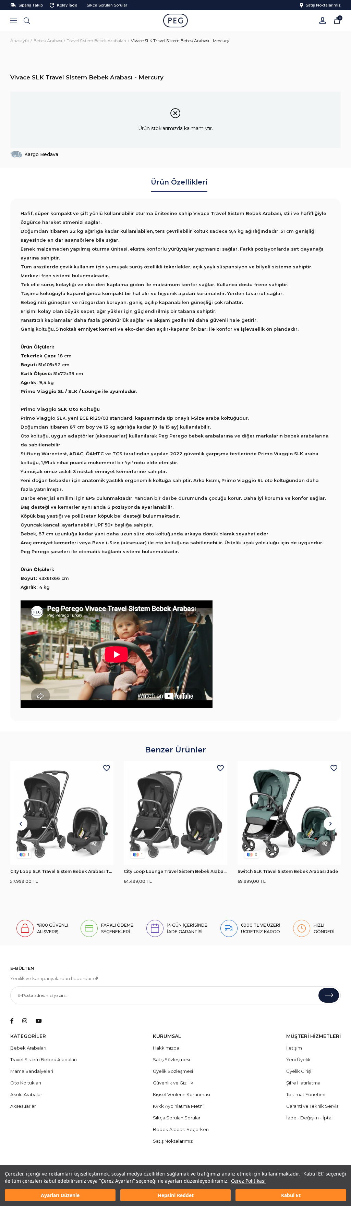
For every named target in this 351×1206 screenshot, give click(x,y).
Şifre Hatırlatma (303, 1083)
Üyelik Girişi (298, 1071)
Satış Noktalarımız (323, 5)
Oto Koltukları (25, 1083)
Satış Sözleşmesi (171, 1059)
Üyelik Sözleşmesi (173, 1071)
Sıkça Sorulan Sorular (107, 5)
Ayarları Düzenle (60, 1195)
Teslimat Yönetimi (305, 1094)
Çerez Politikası (248, 1181)
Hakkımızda (166, 1048)
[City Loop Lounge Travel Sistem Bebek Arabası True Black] (175, 812)
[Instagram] (24, 1021)
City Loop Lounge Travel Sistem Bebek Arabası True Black (175, 871)
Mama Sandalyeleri (31, 1071)
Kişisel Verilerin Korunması (181, 1094)
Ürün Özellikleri (179, 182)
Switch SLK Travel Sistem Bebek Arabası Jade (288, 871)
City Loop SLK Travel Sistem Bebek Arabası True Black (61, 871)
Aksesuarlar (23, 1106)
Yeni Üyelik (298, 1059)
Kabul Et (291, 1195)
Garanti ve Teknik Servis (312, 1106)
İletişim (294, 1048)
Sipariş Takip (31, 5)
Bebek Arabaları (28, 1048)
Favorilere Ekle (106, 768)
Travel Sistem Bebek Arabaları (43, 1059)
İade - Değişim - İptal (309, 1117)
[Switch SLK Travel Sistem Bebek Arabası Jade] (289, 812)
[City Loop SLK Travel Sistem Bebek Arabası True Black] (61, 812)
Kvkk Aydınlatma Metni (178, 1106)
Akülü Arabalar (26, 1094)
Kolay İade (67, 5)
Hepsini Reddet (176, 1195)
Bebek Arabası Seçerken (181, 1129)
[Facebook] (12, 1021)
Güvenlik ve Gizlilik (173, 1083)
